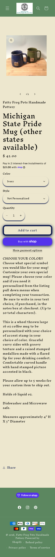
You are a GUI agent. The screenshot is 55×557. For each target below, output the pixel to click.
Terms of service (40, 547)
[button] (7, 8)
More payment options (27, 250)
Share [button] (11, 467)
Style (6, 191)
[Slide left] (20, 94)
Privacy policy (17, 547)
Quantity (9, 208)
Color (6, 173)
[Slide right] (35, 94)
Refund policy (34, 542)
